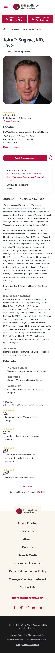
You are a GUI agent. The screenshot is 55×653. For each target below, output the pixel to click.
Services (27, 531)
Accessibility (38, 635)
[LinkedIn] (40, 607)
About (27, 539)
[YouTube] (34, 607)
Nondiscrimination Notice (37, 640)
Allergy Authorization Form (27, 644)
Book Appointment (25, 158)
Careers (27, 547)
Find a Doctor (15, 29)
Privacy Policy (17, 635)
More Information (11, 147)
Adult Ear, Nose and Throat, (19, 173)
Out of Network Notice (16, 640)
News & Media (27, 555)
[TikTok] (21, 607)
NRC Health (41, 492)
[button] (6, 7)
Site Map (28, 635)
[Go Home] (5, 29)
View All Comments (12, 121)
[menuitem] (27, 523)
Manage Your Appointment (27, 579)
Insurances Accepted (27, 563)
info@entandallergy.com (27, 597)
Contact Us (27, 587)
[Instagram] (27, 607)
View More (27, 486)
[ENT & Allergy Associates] (26, 6)
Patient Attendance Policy (27, 571)
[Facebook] (14, 607)
